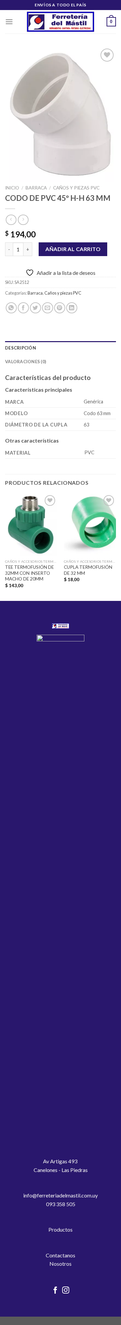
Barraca (36, 187)
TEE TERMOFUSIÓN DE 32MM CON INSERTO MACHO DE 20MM (29, 572)
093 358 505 (60, 1204)
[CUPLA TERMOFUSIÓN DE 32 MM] (90, 524)
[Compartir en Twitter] (35, 307)
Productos (60, 1229)
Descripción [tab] (20, 347)
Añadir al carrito (72, 249)
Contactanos (60, 1255)
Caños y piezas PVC (76, 187)
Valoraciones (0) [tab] (25, 361)
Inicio (12, 187)
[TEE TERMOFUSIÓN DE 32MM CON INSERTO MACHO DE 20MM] (31, 524)
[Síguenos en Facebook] (55, 1291)
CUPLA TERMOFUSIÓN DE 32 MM (88, 570)
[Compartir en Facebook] (23, 307)
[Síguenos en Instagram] (65, 1291)
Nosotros (60, 1263)
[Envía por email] (47, 307)
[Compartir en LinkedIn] (71, 307)
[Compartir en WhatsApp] (11, 307)
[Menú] (9, 21)
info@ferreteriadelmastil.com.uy (60, 1195)
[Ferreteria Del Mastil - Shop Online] (60, 22)
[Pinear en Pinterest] (59, 307)
